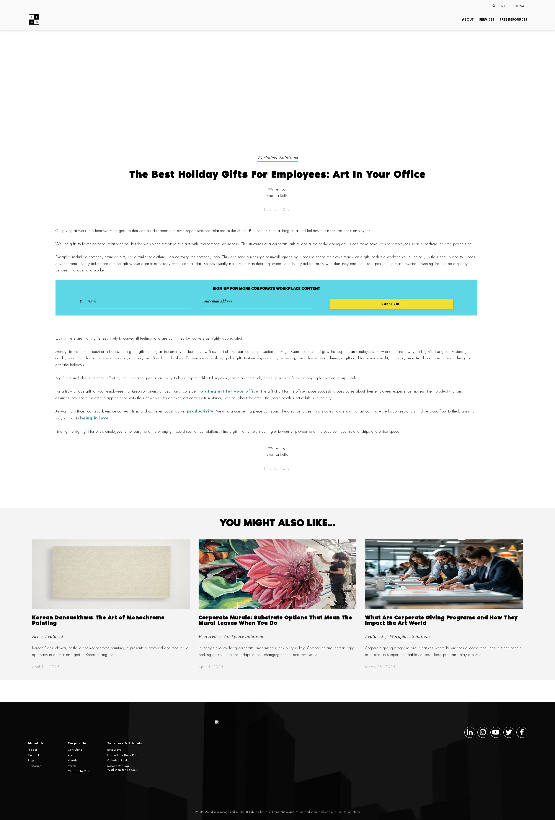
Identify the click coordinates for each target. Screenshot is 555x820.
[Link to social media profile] (470, 732)
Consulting (75, 749)
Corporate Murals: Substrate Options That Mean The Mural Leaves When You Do (275, 620)
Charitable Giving (80, 771)
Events (72, 766)
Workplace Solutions (277, 158)
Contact (33, 755)
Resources (114, 749)
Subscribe (34, 766)
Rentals (73, 755)
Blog (505, 6)
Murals (72, 760)
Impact (32, 749)
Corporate (77, 743)
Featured (54, 636)
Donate (521, 6)
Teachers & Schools (124, 743)
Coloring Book (117, 760)
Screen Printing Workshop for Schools (122, 768)
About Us (36, 743)
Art (35, 636)
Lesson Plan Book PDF (122, 755)
